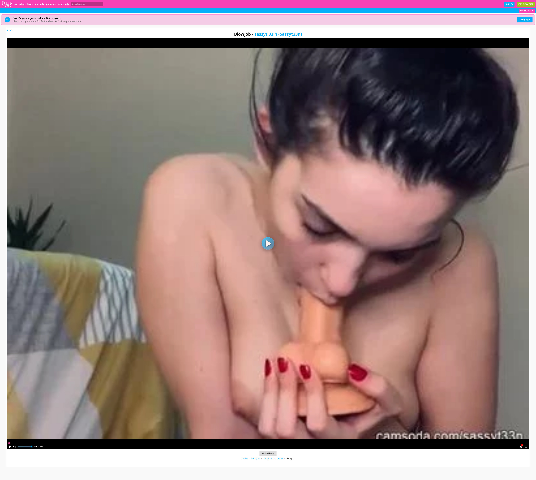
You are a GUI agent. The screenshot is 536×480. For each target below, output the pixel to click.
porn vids (39, 4)
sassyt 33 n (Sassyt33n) (278, 34)
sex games (51, 4)
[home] (6, 4)
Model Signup (526, 11)
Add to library (268, 453)
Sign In (509, 4)
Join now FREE (525, 4)
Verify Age (525, 19)
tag (15, 4)
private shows (26, 4)
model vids (63, 4)
